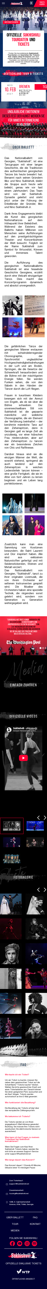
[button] (40, 648)
